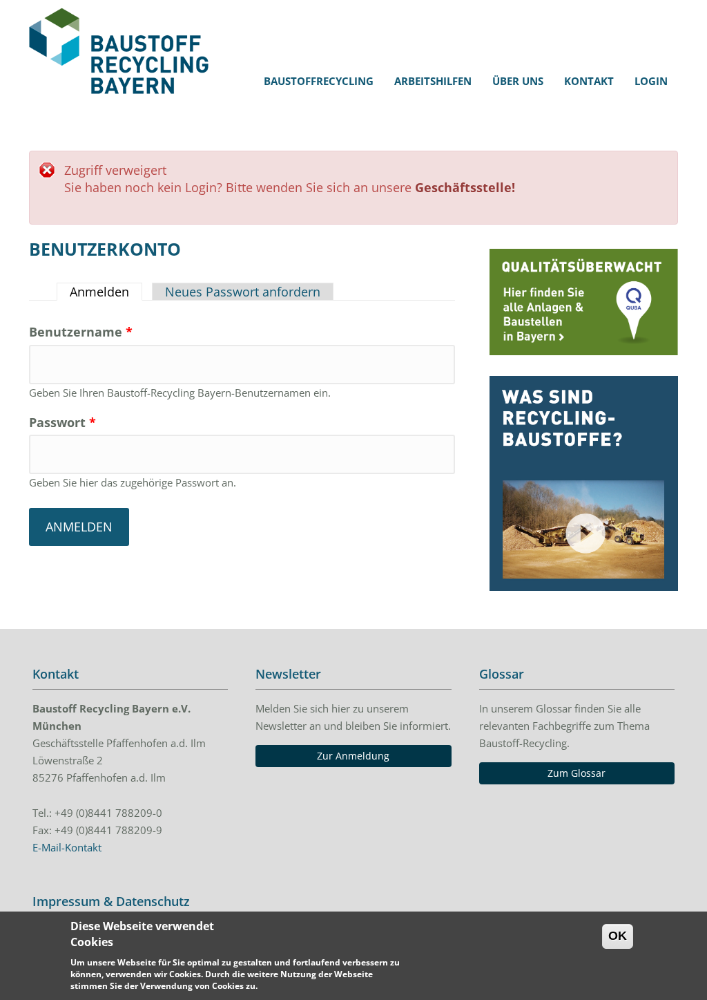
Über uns (517, 81)
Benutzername (81, 331)
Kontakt (589, 81)
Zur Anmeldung (353, 755)
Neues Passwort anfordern (242, 291)
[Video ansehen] (584, 483)
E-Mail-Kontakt (66, 847)
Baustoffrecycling (319, 81)
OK (617, 936)
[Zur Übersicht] (584, 302)
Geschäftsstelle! (465, 187)
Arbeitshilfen (433, 81)
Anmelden (106, 291)
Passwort (62, 422)
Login (651, 81)
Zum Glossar (577, 773)
